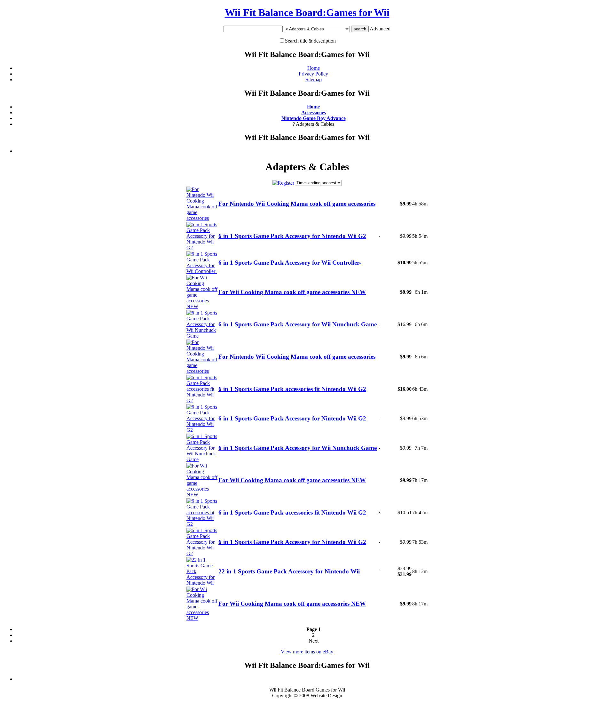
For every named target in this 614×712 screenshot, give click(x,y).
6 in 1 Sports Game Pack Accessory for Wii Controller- (289, 262)
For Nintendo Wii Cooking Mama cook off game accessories (296, 203)
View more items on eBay (307, 651)
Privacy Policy (313, 73)
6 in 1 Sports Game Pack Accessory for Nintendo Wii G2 (292, 236)
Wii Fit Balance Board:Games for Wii (307, 12)
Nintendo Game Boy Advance (313, 118)
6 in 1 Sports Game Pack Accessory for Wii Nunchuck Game (297, 324)
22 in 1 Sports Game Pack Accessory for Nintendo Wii (289, 571)
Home (313, 68)
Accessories (313, 112)
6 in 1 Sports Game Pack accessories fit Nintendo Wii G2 (292, 389)
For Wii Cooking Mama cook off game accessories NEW (292, 292)
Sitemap (313, 79)
